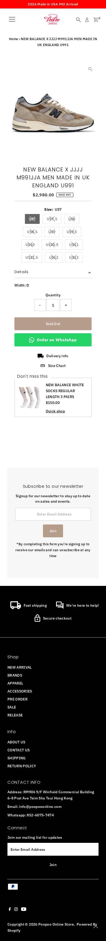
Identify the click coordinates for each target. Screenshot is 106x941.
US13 (75, 258)
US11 (75, 245)
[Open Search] (78, 19)
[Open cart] (96, 19)
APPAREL (15, 683)
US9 (53, 232)
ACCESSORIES (19, 691)
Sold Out (53, 323)
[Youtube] (24, 909)
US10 (32, 245)
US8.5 (34, 232)
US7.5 (54, 219)
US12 (55, 258)
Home (13, 39)
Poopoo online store (56, 924)
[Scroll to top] (96, 927)
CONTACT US (18, 750)
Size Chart (57, 365)
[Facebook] (9, 909)
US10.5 (54, 245)
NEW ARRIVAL (19, 667)
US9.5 (74, 232)
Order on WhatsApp (57, 339)
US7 (34, 219)
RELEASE (15, 715)
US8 (73, 219)
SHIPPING (16, 757)
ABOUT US (16, 742)
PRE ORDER (17, 699)
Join (53, 530)
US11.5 (33, 258)
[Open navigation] (12, 19)
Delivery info (57, 355)
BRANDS (14, 675)
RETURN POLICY (21, 765)
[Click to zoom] (90, 69)
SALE (11, 707)
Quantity (53, 294)
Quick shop (55, 411)
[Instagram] (16, 909)
